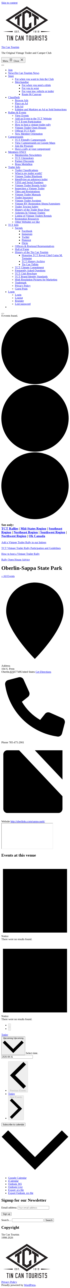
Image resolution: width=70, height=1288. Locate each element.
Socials (19, 228)
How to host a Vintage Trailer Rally (20, 553)
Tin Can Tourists (10, 47)
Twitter (25, 237)
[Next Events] (9, 1029)
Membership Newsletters (28, 155)
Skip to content (9, 2)
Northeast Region (26, 532)
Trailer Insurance (24, 197)
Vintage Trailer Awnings (28, 200)
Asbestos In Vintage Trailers (30, 212)
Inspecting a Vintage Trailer (30, 188)
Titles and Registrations (27, 191)
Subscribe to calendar (13, 1124)
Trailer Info (14, 167)
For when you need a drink (36, 85)
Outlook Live (15, 1187)
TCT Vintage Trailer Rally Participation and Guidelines (31, 548)
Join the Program (24, 145)
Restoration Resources (27, 218)
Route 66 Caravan (31, 94)
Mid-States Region (33, 528)
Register (19, 300)
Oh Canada (37, 536)
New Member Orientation (29, 133)
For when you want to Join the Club (34, 79)
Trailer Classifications (26, 170)
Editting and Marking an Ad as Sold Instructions (41, 109)
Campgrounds (15, 136)
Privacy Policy (23, 285)
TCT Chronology (24, 158)
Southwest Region (52, 532)
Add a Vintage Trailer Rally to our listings (23, 542)
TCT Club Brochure (26, 273)
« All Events (8, 576)
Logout (19, 297)
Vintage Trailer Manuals (28, 194)
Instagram (27, 234)
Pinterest (26, 240)
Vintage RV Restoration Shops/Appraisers (37, 203)
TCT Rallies (9, 528)
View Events (22, 115)
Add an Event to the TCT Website (33, 118)
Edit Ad (19, 106)
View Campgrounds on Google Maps (35, 142)
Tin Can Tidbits (30, 264)
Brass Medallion (23, 164)
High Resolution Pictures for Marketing (36, 279)
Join (10, 70)
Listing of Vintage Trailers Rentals (33, 215)
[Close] (2, 313)
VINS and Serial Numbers (29, 182)
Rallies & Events (17, 112)
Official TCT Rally (25, 130)
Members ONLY (17, 152)
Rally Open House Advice (15, 559)
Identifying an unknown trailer (31, 179)
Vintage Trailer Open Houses (30, 127)
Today (4, 1034)
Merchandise (22, 82)
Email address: (9, 1207)
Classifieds (14, 97)
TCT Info (13, 224)
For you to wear (30, 88)
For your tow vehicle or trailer (38, 91)
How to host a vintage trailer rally (33, 124)
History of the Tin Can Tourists (31, 252)
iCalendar (13, 1180)
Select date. (32, 1053)
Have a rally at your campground (32, 149)
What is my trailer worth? (28, 173)
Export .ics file (16, 1190)
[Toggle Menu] (2, 65)
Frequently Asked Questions (30, 270)
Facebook (27, 231)
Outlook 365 (15, 1184)
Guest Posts (21, 288)
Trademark (21, 282)
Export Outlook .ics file (20, 1193)
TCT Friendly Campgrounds (30, 139)
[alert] (35, 901)
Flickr (25, 243)
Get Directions (43, 671)
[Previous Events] (9, 1025)
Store (11, 76)
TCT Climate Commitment (29, 267)
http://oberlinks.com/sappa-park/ (28, 821)
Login (11, 291)
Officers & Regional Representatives (34, 246)
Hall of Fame (22, 249)
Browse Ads (21, 100)
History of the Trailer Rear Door (32, 209)
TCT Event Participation (28, 121)
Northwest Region (13, 536)
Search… (6, 1220)
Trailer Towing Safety (26, 206)
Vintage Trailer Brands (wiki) (30, 185)
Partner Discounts (24, 161)
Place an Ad (21, 103)
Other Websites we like (27, 221)
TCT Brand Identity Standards (31, 276)
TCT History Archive (33, 261)
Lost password (23, 303)
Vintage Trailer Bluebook (28, 176)
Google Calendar (17, 1177)
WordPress (30, 1285)
